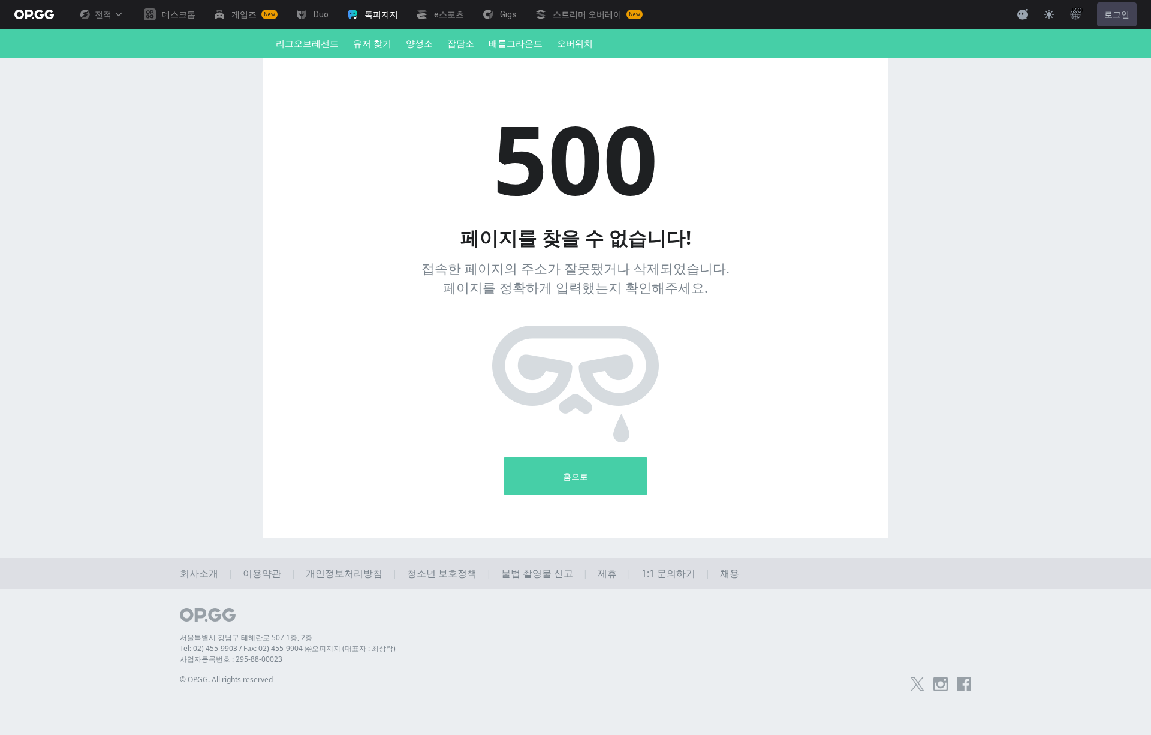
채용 (729, 573)
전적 (103, 14)
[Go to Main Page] (34, 14)
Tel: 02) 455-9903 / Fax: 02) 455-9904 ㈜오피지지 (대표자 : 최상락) (288, 648)
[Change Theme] (1049, 14)
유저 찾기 (372, 43)
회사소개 (199, 573)
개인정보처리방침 (344, 573)
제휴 (607, 573)
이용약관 (262, 573)
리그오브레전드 (307, 43)
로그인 (1116, 14)
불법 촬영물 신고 (537, 573)
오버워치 (575, 43)
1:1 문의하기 (668, 573)
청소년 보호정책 (442, 573)
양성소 (419, 43)
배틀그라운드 (516, 43)
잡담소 (460, 43)
